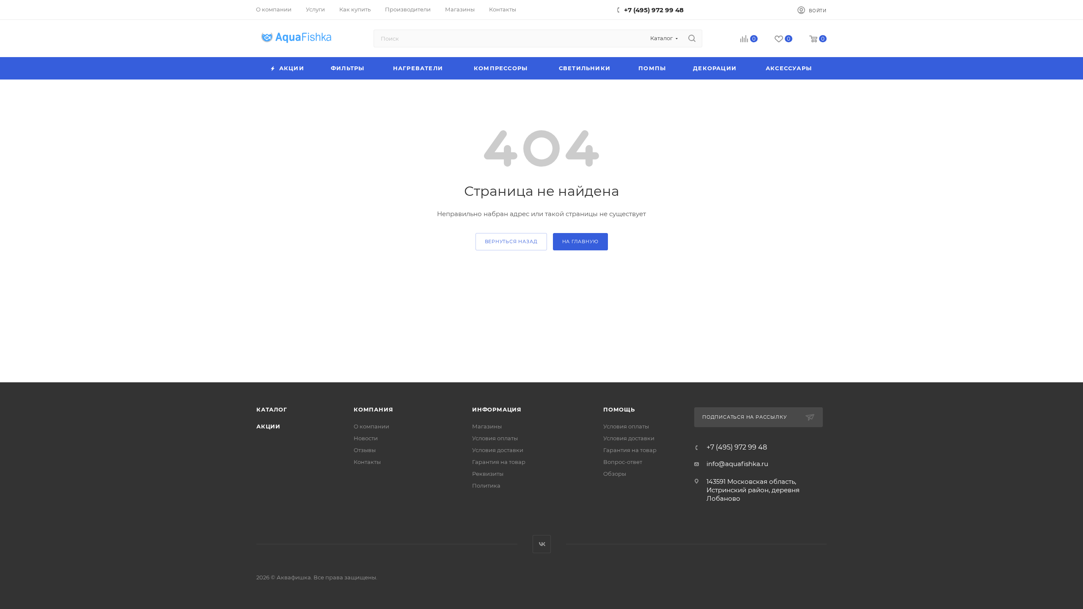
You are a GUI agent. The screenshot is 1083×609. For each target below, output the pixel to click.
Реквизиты (487, 473)
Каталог (271, 409)
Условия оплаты (495, 438)
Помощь (619, 409)
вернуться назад (511, 241)
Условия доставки (497, 450)
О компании (371, 426)
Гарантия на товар (498, 461)
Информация (497, 409)
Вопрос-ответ (622, 461)
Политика (486, 485)
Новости (366, 438)
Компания (373, 409)
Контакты (367, 461)
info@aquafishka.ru (737, 464)
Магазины (487, 426)
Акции (268, 426)
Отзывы (365, 450)
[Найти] (692, 38)
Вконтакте (542, 544)
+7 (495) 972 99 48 (654, 10)
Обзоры (614, 473)
